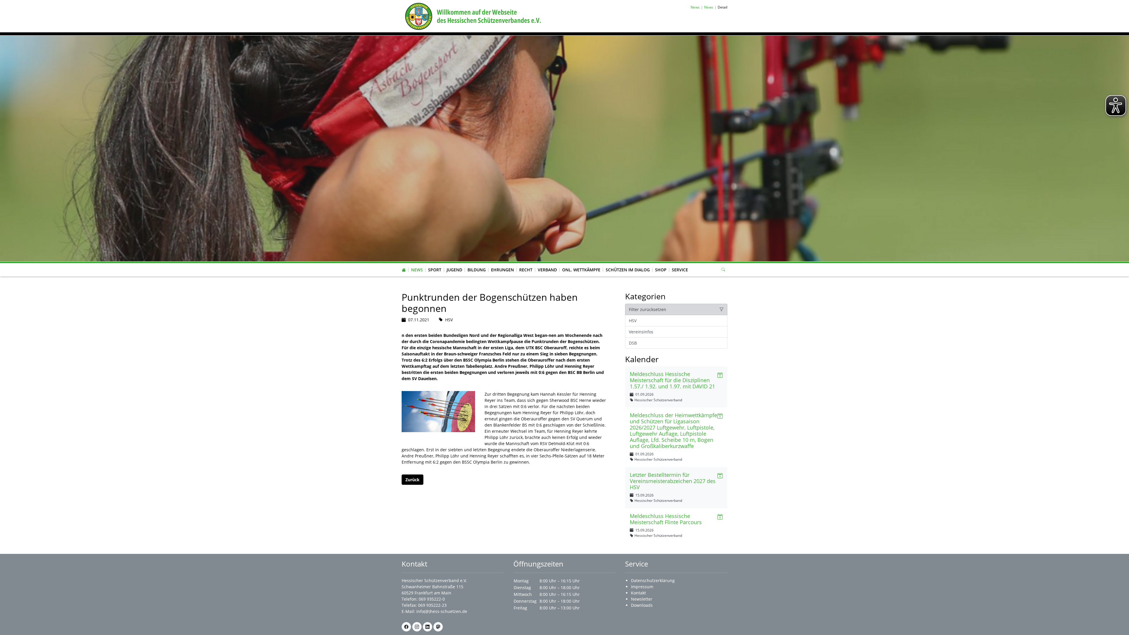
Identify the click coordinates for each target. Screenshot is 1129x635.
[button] (417, 264)
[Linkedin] (427, 626)
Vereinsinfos (641, 332)
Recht (525, 270)
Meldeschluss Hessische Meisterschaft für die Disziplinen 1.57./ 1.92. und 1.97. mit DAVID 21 (672, 380)
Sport (434, 270)
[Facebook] (406, 626)
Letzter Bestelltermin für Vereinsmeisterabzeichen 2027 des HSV (673, 481)
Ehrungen (502, 270)
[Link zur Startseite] (472, 16)
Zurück (412, 479)
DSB (633, 343)
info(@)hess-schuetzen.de (441, 611)
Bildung (476, 270)
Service (680, 270)
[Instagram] (417, 626)
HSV (633, 320)
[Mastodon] (438, 626)
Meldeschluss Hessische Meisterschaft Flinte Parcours (666, 519)
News (417, 270)
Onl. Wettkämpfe (581, 270)
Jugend (454, 270)
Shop (661, 270)
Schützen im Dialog (628, 270)
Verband (547, 270)
